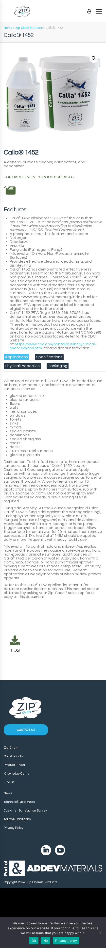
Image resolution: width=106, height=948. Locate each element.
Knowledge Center (17, 773)
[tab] (16, 357)
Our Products (13, 756)
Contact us (26, 729)
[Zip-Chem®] (22, 11)
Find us (9, 782)
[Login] (89, 11)
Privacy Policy (13, 828)
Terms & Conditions (17, 819)
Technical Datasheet (19, 802)
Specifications (49, 357)
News (8, 793)
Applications (16, 357)
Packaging (57, 366)
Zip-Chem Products (29, 28)
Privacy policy (66, 941)
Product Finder (14, 765)
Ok (34, 941)
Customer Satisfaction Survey (25, 810)
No (45, 941)
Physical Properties (22, 366)
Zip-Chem (11, 747)
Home (8, 28)
